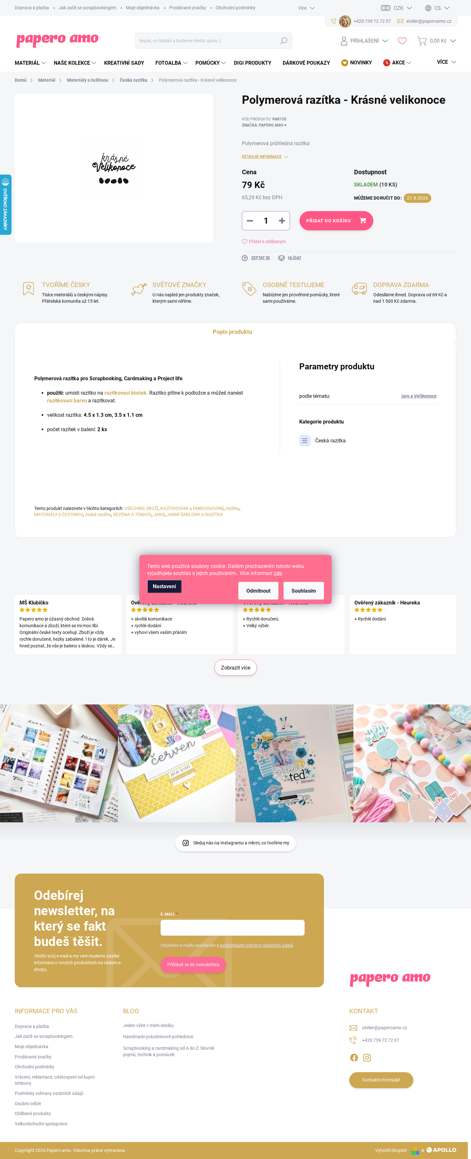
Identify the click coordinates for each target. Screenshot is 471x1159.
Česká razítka (330, 441)
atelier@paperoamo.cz (384, 1027)
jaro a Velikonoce (419, 396)
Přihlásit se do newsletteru (193, 964)
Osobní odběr (28, 1103)
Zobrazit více (235, 668)
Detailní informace (262, 156)
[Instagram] (367, 1056)
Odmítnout (258, 591)
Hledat (284, 40)
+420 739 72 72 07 (380, 1040)
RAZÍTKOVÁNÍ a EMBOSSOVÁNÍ (192, 508)
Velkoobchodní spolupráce (41, 1123)
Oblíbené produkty (33, 1113)
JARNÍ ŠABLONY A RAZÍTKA (195, 514)
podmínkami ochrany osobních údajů (256, 945)
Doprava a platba (32, 7)
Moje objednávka (143, 7)
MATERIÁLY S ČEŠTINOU (58, 514)
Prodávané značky (187, 7)
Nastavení (164, 586)
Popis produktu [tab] (232, 331)
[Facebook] (354, 1056)
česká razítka (98, 514)
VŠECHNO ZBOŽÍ (141, 508)
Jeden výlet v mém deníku (148, 1025)
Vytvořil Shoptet (391, 1150)
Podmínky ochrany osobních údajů (49, 1093)
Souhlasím (304, 591)
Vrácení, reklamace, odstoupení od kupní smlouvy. (55, 1080)
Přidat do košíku (328, 220)
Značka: (264, 125)
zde (278, 573)
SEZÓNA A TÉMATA (132, 514)
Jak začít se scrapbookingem (87, 7)
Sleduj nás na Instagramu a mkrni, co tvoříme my (241, 842)
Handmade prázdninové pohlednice (158, 1036)
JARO (159, 514)
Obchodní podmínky (235, 7)
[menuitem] (31, 63)
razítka (232, 508)
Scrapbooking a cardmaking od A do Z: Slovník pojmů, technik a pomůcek (168, 1051)
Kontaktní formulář (381, 1079)
